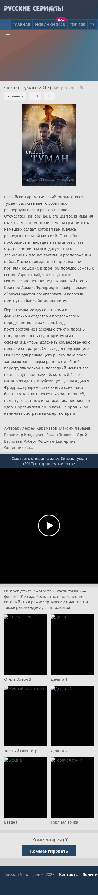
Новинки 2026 (50, 24)
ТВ (92, 24)
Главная (21, 24)
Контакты (69, 874)
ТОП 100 (77, 24)
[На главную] (33, 9)
